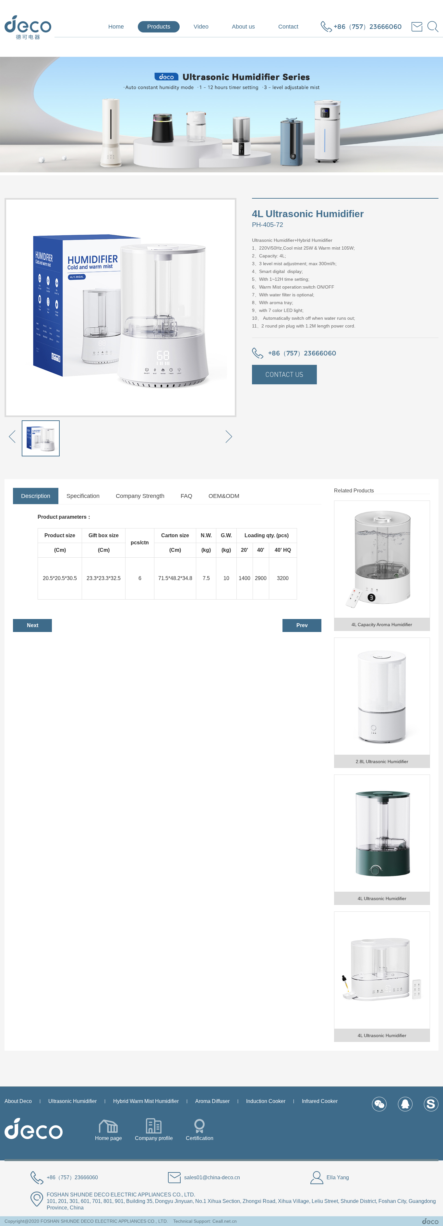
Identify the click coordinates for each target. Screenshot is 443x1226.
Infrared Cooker (320, 1101)
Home (116, 26)
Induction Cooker (265, 1101)
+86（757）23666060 (368, 27)
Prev (302, 625)
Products (158, 26)
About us (243, 26)
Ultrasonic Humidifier (72, 1101)
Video (201, 26)
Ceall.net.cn (224, 1221)
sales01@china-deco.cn (212, 1177)
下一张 (228, 437)
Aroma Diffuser (212, 1101)
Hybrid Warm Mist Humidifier (146, 1101)
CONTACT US (284, 374)
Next (32, 625)
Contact (288, 26)
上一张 (13, 437)
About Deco (18, 1101)
